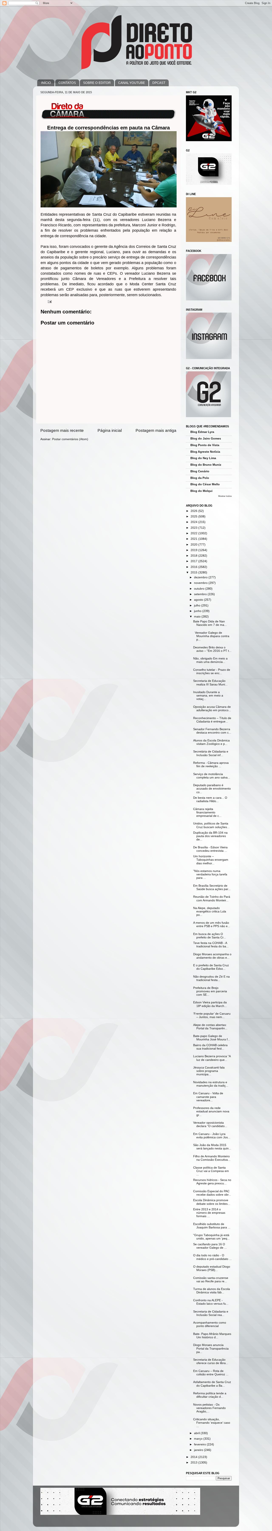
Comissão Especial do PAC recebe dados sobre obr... (212, 1193)
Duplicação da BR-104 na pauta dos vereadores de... (210, 836)
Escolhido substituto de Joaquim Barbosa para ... (211, 1225)
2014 (194, 1457)
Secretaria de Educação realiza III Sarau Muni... (210, 682)
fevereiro (200, 1444)
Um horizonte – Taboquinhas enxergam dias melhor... (210, 860)
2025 (194, 516)
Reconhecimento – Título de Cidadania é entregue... (212, 720)
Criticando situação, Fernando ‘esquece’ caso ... (211, 1423)
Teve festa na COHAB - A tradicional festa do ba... (211, 944)
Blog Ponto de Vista (204, 445)
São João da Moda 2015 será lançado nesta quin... (212, 1146)
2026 (194, 511)
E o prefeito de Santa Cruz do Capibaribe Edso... (211, 967)
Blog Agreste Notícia (205, 451)
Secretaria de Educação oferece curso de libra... (210, 1361)
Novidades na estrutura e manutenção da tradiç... (210, 1084)
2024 (194, 522)
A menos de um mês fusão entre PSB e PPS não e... (211, 924)
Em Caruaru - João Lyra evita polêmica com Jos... (211, 1135)
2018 (194, 555)
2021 (194, 538)
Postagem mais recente (62, 430)
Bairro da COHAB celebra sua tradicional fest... (210, 1047)
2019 (194, 550)
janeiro (199, 1450)
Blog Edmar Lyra (202, 432)
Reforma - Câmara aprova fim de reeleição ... (211, 764)
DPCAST (158, 83)
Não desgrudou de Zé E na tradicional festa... (211, 978)
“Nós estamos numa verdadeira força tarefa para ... (210, 874)
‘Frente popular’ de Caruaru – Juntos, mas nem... (212, 1015)
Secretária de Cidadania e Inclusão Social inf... (210, 753)
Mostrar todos (225, 496)
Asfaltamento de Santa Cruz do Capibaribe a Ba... (212, 1383)
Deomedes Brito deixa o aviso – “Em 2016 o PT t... (212, 649)
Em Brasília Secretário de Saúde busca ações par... (212, 887)
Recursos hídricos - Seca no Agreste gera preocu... (212, 1181)
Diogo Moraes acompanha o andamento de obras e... (212, 956)
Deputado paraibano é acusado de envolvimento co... (212, 789)
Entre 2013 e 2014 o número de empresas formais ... (209, 1213)
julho (197, 605)
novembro (201, 583)
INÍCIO (46, 83)
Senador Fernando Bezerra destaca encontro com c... (212, 731)
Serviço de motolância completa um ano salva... (211, 776)
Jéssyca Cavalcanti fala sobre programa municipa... (209, 1071)
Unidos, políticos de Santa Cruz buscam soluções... (211, 825)
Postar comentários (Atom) (70, 439)
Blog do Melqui (201, 491)
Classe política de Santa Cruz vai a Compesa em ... (211, 1171)
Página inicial (110, 430)
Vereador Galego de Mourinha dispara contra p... (211, 636)
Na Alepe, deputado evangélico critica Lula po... (209, 911)
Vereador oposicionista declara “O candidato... (210, 1124)
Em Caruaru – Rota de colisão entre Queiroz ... (210, 1372)
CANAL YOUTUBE (131, 83)
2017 (194, 561)
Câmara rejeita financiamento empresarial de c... (207, 812)
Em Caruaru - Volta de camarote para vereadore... (208, 1097)
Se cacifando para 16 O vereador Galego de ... (210, 1246)
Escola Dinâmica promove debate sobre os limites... (211, 1202)
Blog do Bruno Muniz (205, 464)
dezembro (201, 577)
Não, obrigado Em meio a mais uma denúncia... (210, 660)
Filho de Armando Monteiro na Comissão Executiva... (211, 1158)
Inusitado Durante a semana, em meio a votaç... (208, 696)
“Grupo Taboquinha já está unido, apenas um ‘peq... (211, 1237)
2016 (194, 567)
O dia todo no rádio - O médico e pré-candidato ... (212, 1257)
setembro (201, 594)
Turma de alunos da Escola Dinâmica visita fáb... (211, 1290)
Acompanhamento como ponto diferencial (209, 1324)
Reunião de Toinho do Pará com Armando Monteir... (211, 898)
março (198, 1438)
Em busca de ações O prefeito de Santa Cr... (209, 935)
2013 (194, 1462)
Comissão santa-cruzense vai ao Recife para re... (210, 1279)
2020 (194, 544)
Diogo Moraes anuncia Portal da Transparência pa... (211, 1348)
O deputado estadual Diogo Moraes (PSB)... (211, 1268)
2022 (194, 533)
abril (197, 1433)
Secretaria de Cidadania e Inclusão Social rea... (210, 1313)
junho (198, 611)
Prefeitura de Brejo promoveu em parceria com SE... (210, 991)
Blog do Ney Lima (203, 458)
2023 (194, 527)
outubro (199, 588)
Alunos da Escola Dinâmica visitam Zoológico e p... (211, 742)
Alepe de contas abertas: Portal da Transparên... (210, 1026)
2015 (194, 572)
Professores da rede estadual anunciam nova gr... (211, 1111)
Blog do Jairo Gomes (205, 438)
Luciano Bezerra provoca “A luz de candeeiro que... (212, 1058)
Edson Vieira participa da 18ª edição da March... (210, 1004)
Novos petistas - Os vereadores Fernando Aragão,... (209, 1408)
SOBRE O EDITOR (97, 83)
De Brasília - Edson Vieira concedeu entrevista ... (210, 849)
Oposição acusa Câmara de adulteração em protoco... (212, 708)
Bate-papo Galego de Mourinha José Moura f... (211, 1037)
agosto (199, 599)
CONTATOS (67, 83)
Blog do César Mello (205, 484)
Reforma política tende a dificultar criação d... (209, 1395)
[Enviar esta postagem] (49, 301)
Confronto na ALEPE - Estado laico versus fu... (210, 1302)
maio (197, 616)
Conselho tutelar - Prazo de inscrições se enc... (211, 671)
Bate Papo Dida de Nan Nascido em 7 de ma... (210, 623)
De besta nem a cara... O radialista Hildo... (210, 799)
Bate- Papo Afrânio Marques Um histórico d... (212, 1335)
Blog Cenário (199, 471)
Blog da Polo (199, 478)
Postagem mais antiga (156, 430)
